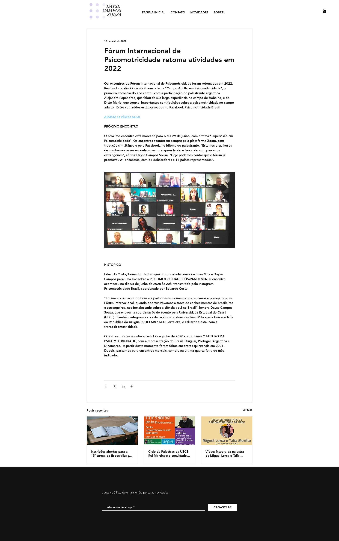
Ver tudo (247, 409)
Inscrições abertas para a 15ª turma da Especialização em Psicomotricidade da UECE (112, 454)
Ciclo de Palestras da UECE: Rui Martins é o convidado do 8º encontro (168, 454)
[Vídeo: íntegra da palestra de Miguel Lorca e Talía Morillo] (226, 430)
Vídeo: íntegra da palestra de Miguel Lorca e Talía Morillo (225, 454)
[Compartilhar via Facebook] (106, 386)
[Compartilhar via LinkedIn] (123, 386)
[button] (324, 11)
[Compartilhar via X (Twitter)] (114, 386)
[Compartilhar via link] (131, 386)
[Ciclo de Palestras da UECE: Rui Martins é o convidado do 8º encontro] (169, 430)
